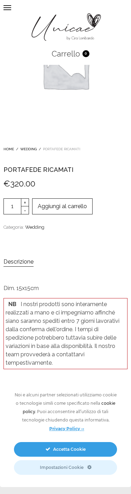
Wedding (28, 149)
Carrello (66, 53)
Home (8, 149)
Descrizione (18, 261)
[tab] (65, 261)
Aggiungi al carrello (62, 206)
